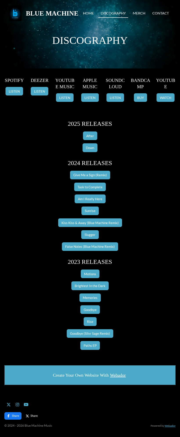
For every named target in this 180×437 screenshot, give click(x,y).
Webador (118, 375)
